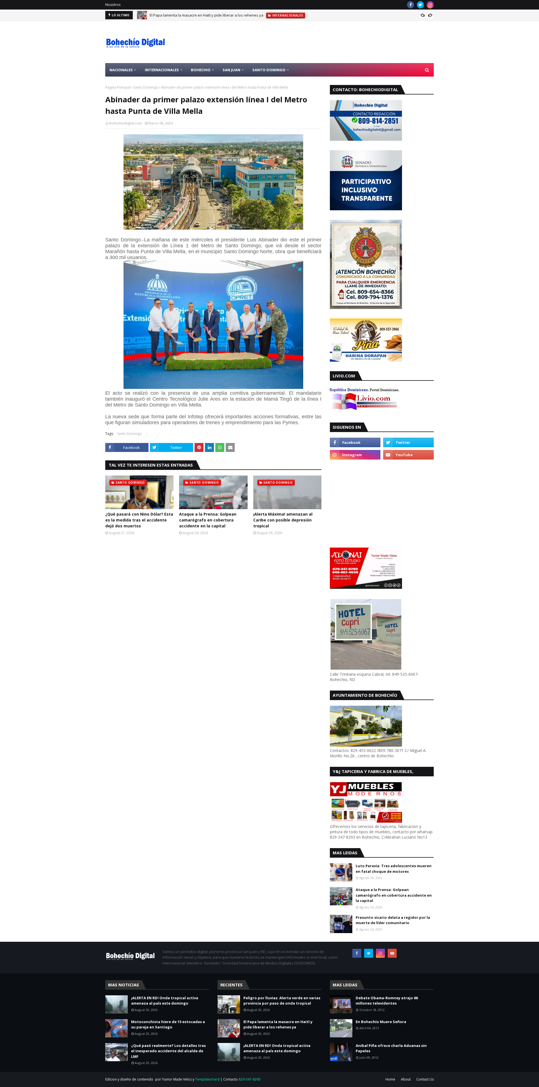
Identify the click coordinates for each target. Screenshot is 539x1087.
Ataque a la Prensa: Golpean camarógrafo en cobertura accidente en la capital (207, 520)
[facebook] (410, 4)
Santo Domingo (145, 87)
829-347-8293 (250, 1079)
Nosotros (112, 4)
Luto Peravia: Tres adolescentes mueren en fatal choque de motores (393, 868)
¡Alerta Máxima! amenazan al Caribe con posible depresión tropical (282, 520)
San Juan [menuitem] (231, 69)
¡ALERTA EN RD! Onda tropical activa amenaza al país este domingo (206, 15)
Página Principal (118, 87)
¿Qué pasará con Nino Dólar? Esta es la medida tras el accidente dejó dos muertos (139, 520)
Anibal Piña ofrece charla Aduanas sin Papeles (391, 1048)
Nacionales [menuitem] (121, 69)
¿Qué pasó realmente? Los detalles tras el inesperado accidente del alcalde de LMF (168, 1051)
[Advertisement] (331, 42)
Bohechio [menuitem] (201, 69)
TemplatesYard (207, 1079)
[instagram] (430, 4)
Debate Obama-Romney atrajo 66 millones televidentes (387, 1000)
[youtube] (408, 455)
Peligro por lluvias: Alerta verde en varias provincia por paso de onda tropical (281, 1000)
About (406, 1079)
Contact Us (425, 1079)
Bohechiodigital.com (125, 123)
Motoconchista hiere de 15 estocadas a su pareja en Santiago (168, 1024)
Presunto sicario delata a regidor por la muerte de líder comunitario (393, 920)
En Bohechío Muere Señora (381, 1021)
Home (390, 1079)
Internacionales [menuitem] (162, 69)
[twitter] (420, 4)
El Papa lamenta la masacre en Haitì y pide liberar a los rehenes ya (277, 1024)
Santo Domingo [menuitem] (269, 69)
